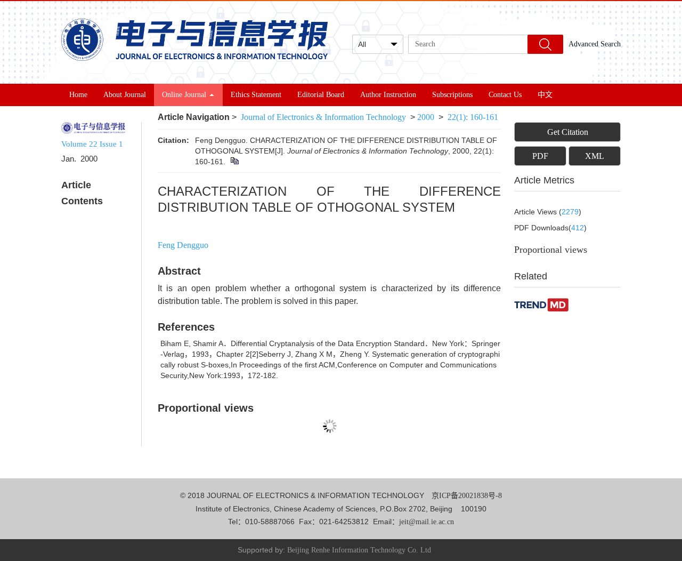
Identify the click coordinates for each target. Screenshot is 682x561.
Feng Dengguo (183, 245)
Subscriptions (452, 95)
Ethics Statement (256, 95)
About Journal (124, 95)
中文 (545, 95)
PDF (540, 156)
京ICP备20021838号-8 (467, 496)
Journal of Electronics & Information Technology (323, 117)
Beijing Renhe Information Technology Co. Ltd (359, 550)
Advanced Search (595, 44)
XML (594, 156)
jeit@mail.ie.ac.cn (426, 522)
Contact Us (505, 95)
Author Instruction (388, 95)
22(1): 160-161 (473, 117)
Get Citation (567, 132)
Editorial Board (320, 95)
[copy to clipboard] (234, 161)
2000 (425, 117)
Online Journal (184, 95)
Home (78, 95)
